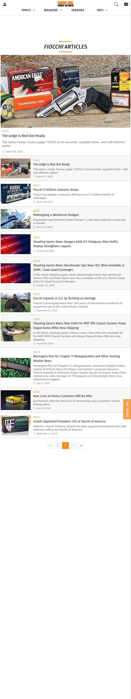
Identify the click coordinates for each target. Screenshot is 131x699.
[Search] (116, 4)
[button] (28, 10)
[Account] (5, 4)
